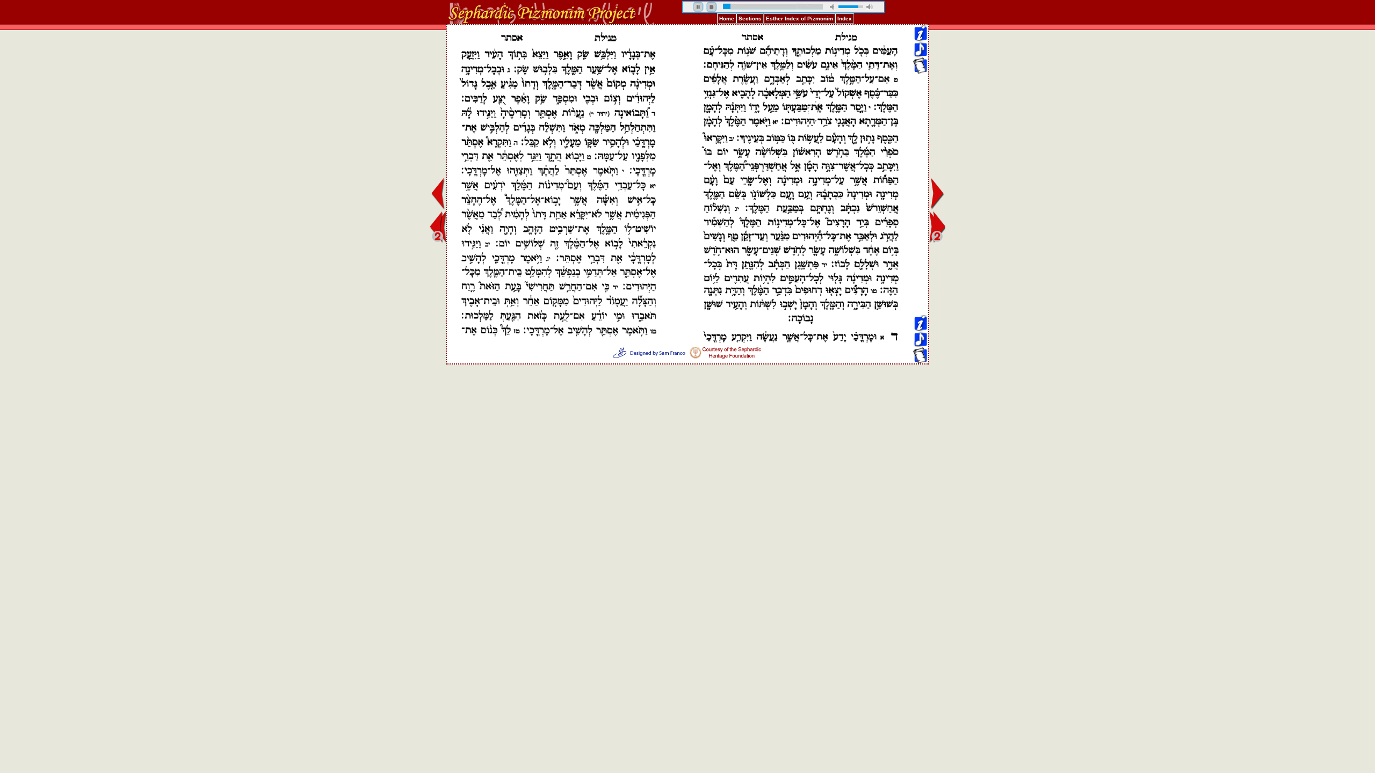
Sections (750, 18)
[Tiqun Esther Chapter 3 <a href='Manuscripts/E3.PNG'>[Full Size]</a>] (920, 70)
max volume (869, 7)
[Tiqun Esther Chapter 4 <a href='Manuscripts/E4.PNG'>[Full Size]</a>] (920, 118)
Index (844, 18)
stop (711, 7)
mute (833, 7)
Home (726, 18)
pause (698, 7)
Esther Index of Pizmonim (799, 18)
